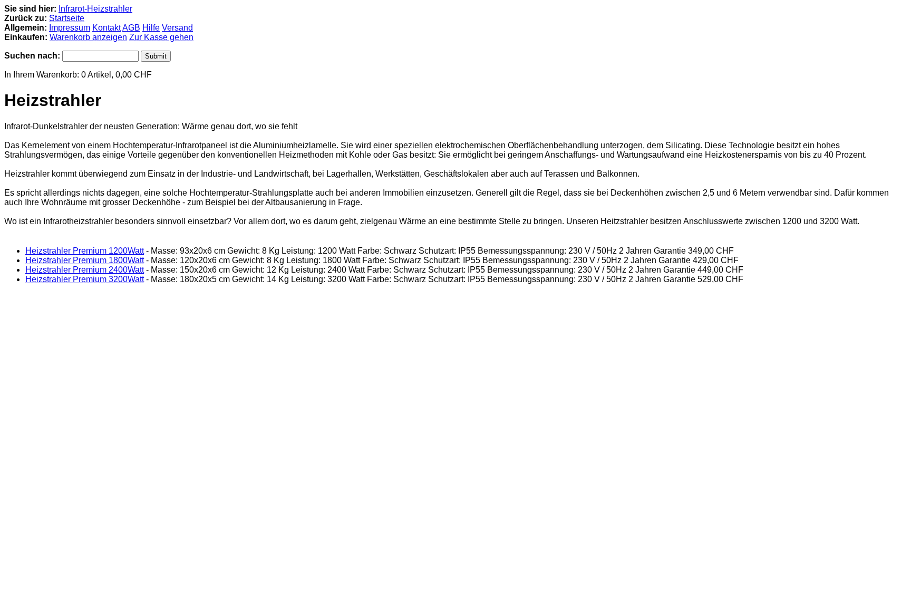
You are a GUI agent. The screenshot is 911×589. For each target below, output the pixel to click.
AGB (131, 27)
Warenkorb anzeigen (88, 37)
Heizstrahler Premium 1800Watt (84, 260)
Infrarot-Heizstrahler (95, 8)
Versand (177, 27)
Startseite (66, 18)
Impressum (69, 27)
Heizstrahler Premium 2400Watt (84, 269)
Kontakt (106, 27)
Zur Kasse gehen (161, 37)
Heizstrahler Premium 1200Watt (84, 250)
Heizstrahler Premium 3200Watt (84, 279)
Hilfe (151, 27)
